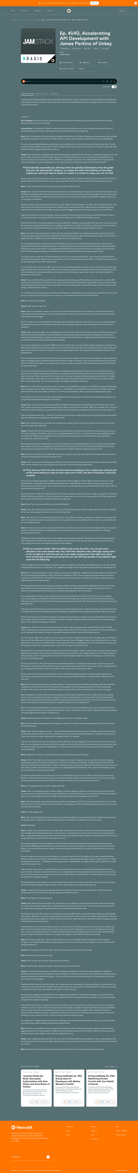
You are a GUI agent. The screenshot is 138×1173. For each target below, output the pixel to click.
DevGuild (94, 1130)
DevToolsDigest (121, 1135)
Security (96, 48)
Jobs (92, 1135)
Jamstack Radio (31, 20)
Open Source (87, 48)
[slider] (63, 81)
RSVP (93, 3)
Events (93, 1126)
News (68, 1135)
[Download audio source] (114, 81)
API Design (105, 48)
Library (13, 20)
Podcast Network (121, 1130)
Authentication (76, 48)
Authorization (65, 48)
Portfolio (70, 1126)
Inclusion (94, 1139)
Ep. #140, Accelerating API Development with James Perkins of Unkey (63, 20)
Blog (117, 1126)
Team (68, 1130)
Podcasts (21, 20)
